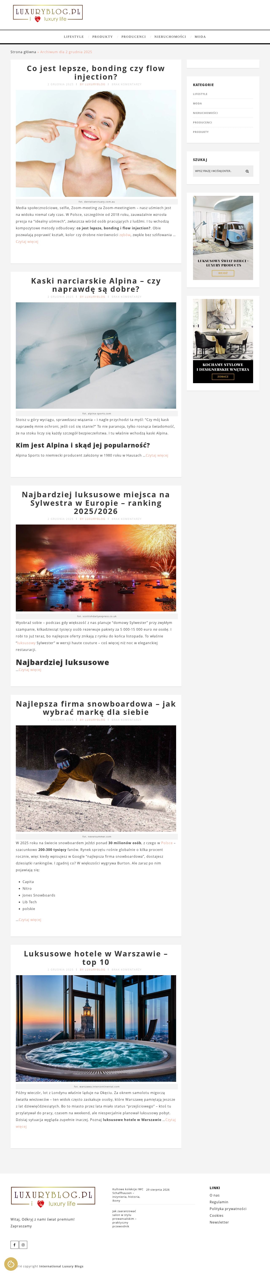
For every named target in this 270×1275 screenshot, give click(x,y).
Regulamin (219, 1202)
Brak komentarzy (127, 84)
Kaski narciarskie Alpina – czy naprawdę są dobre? (96, 285)
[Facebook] (15, 1245)
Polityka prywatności (228, 1208)
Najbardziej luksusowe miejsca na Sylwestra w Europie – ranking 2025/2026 (96, 502)
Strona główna (23, 52)
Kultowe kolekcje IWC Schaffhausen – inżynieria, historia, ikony (127, 1194)
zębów (125, 235)
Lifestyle (74, 36)
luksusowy (26, 643)
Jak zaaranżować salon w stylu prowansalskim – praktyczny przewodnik (124, 1218)
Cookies (217, 1215)
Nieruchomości (170, 36)
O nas (215, 1195)
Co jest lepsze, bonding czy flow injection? (96, 72)
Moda (200, 36)
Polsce (167, 843)
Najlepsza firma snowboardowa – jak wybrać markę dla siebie (96, 708)
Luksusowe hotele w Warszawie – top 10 (96, 957)
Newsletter (219, 1222)
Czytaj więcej (27, 241)
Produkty (102, 36)
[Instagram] (23, 1245)
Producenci (134, 36)
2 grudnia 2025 (61, 84)
